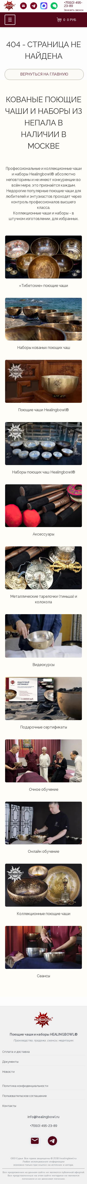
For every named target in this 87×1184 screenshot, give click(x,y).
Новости (8, 1071)
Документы (10, 1061)
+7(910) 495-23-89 (73, 4)
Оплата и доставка (16, 1051)
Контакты (9, 1106)
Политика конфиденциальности (25, 1086)
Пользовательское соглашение (24, 1096)
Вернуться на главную (44, 74)
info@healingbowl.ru (43, 1117)
